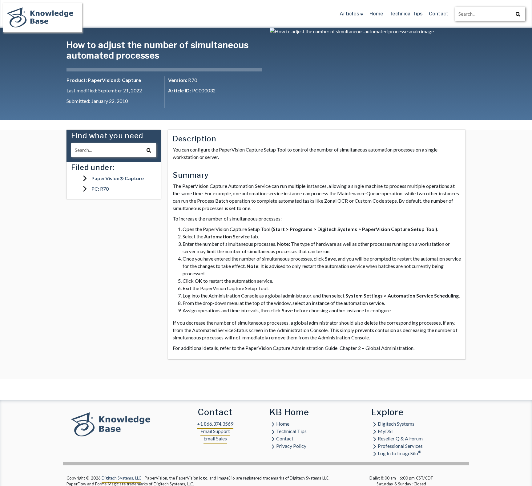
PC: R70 (100, 189)
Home (376, 14)
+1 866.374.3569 (215, 424)
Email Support (215, 431)
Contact (439, 14)
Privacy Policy (291, 446)
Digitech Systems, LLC (121, 478)
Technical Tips (406, 14)
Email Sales (215, 438)
